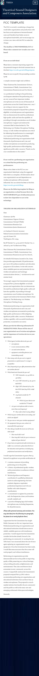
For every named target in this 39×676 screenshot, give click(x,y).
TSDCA (9, 2)
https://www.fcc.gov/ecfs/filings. (14, 185)
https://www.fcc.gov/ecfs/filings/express (21, 70)
